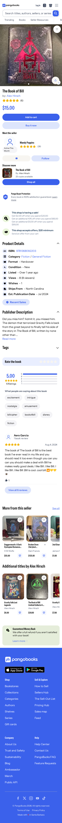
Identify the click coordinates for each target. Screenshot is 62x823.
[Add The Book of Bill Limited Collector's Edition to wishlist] (44, 577)
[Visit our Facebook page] (18, 798)
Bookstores (11, 686)
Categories (11, 698)
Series (8, 718)
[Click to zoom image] (31, 55)
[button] (31, 244)
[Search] (56, 13)
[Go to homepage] (10, 5)
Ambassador (12, 769)
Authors (10, 705)
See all (56, 508)
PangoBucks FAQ (45, 757)
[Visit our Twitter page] (24, 798)
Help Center (42, 744)
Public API (11, 782)
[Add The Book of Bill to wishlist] (57, 29)
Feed (38, 718)
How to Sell (41, 686)
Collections (11, 692)
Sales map (41, 711)
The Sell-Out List (45, 698)
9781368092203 (26, 250)
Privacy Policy (38, 810)
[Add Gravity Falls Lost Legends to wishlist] (19, 577)
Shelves (9, 711)
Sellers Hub (41, 692)
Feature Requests (45, 763)
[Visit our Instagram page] (31, 798)
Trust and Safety (15, 750)
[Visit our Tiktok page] (44, 798)
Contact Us (41, 750)
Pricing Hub (42, 705)
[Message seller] (16, 158)
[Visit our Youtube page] (37, 798)
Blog (7, 763)
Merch (9, 776)
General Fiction (41, 256)
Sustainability (13, 757)
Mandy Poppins (27, 142)
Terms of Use (23, 810)
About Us (10, 744)
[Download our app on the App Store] (14, 670)
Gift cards (11, 724)
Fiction (25, 256)
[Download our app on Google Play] (35, 670)
